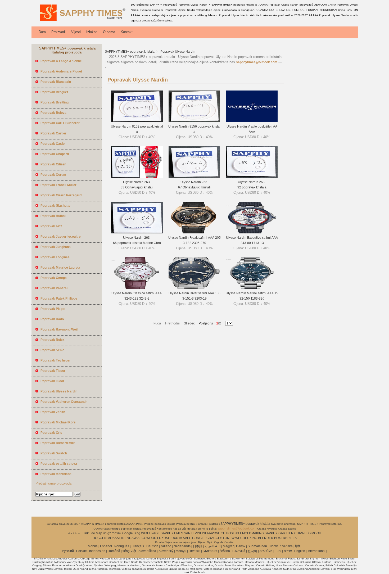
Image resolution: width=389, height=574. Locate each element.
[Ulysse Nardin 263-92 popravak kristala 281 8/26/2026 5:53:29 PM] (252, 176)
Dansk (240, 546)
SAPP (187, 538)
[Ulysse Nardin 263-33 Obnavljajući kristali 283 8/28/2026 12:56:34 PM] (137, 176)
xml (118, 533)
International (316, 551)
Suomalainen (257, 546)
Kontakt (127, 32)
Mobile (93, 546)
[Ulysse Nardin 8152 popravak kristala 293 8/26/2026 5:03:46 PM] (137, 121)
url (105, 533)
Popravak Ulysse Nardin (177, 51)
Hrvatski (194, 551)
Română (114, 551)
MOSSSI (113, 538)
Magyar (228, 546)
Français (138, 546)
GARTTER (285, 533)
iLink (85, 533)
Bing (137, 533)
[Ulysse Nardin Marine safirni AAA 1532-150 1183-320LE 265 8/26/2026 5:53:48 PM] (252, 288)
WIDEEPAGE (150, 533)
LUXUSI (163, 538)
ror (114, 533)
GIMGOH (314, 533)
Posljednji (204, 323)
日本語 (197, 546)
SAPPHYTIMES (172, 533)
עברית (288, 551)
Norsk (273, 546)
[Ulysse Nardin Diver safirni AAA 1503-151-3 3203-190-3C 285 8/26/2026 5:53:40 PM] (194, 288)
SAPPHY (271, 533)
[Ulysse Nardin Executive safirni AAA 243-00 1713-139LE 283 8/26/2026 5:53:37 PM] (252, 232)
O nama (109, 32)
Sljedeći (190, 323)
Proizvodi (58, 32)
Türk (278, 551)
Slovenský (166, 551)
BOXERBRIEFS (285, 538)
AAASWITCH (216, 533)
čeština (225, 551)
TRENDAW (128, 538)
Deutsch (152, 546)
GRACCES (214, 538)
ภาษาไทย (266, 551)
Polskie (81, 551)
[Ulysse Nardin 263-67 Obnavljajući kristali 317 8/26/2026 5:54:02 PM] (194, 176)
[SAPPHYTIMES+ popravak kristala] (80, 22)
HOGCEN (100, 538)
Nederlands (182, 546)
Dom (42, 32)
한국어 (252, 551)
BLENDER (265, 538)
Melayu (181, 551)
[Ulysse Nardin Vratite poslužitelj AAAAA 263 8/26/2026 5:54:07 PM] (252, 121)
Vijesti (76, 32)
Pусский (68, 551)
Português (121, 546)
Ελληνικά (238, 551)
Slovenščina (147, 551)
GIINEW (228, 538)
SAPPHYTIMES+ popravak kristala (130, 51)
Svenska (286, 546)
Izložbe (91, 32)
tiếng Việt (129, 551)
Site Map (95, 533)
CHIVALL (300, 533)
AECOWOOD (146, 538)
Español (106, 546)
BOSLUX (232, 533)
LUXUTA (176, 538)
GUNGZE (199, 538)
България (210, 551)
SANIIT (189, 533)
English (299, 551)
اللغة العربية (212, 546)
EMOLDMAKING (252, 533)
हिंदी (297, 546)
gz (109, 533)
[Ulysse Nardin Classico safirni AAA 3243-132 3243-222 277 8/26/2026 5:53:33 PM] (137, 288)
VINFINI (200, 533)
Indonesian (97, 551)
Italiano (166, 546)
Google (127, 533)
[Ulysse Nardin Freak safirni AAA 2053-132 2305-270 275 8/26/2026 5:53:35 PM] (194, 232)
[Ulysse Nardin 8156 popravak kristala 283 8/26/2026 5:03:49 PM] (194, 121)
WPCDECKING (246, 538)
